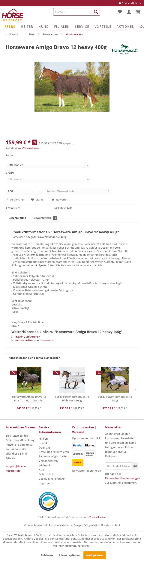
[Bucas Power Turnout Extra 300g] (115, 380)
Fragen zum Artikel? (27, 336)
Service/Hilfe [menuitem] (130, 3)
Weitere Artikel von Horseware (33, 340)
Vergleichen (17, 199)
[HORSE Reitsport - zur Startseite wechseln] (12, 14)
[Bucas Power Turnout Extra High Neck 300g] (72, 380)
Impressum (46, 483)
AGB (41, 470)
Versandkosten (48, 461)
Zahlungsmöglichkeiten (53, 456)
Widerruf (44, 465)
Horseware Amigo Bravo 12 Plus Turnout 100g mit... (29, 398)
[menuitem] (76, 12)
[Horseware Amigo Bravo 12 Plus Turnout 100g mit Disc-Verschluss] (29, 380)
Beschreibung (17, 218)
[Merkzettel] (119, 12)
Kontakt (44, 443)
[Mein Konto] (129, 12)
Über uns (44, 447)
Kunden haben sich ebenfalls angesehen (34, 358)
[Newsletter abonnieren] (135, 466)
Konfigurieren (95, 555)
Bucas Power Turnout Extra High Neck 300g (72, 398)
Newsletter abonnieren (86, 470)
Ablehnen (46, 555)
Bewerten (62, 199)
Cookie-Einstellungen (52, 478)
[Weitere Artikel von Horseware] (125, 50)
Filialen (43, 438)
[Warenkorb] (138, 12)
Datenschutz (47, 474)
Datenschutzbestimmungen (122, 478)
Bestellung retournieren (54, 452)
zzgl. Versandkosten (29, 147)
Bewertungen (45, 218)
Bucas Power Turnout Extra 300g (115, 398)
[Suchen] (96, 12)
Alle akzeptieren (69, 555)
